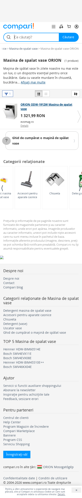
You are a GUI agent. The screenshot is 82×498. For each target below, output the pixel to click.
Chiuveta (54, 193)
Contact (8, 283)
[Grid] (46, 93)
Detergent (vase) (15, 324)
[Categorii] (53, 26)
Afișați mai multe (33, 82)
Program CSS (12, 440)
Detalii (24, 125)
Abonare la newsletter (19, 390)
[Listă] (38, 93)
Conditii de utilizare (52, 478)
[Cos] (69, 26)
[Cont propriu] (76, 26)
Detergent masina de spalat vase (27, 310)
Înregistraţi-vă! (17, 454)
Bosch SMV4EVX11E (17, 353)
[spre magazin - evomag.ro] (11, 111)
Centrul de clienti (16, 418)
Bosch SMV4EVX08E (17, 358)
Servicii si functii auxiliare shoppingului (32, 386)
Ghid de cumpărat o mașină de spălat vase (34, 332)
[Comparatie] (61, 26)
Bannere (9, 435)
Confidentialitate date (19, 478)
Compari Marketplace (19, 431)
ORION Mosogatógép (58, 467)
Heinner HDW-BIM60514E (21, 349)
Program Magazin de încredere (26, 426)
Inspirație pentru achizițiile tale (26, 394)
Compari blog (13, 287)
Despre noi (11, 278)
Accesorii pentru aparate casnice (27, 195)
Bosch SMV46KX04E (17, 367)
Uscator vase (12, 328)
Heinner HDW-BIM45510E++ (23, 362)
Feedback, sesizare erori (20, 399)
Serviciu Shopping (16, 444)
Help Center (12, 422)
